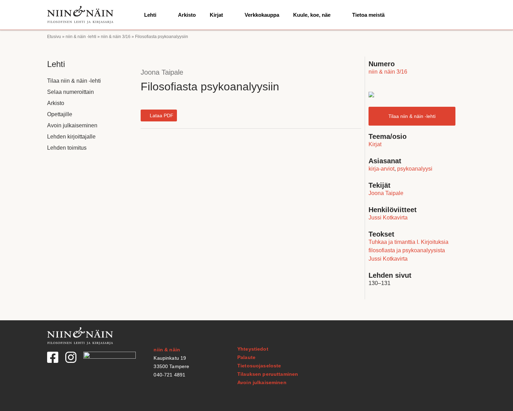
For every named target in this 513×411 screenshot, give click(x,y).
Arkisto (187, 15)
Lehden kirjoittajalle (71, 137)
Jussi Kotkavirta (388, 218)
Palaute (246, 357)
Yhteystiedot (252, 349)
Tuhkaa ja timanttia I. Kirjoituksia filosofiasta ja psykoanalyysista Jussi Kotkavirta (408, 250)
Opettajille (59, 114)
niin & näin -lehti (81, 36)
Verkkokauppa (262, 15)
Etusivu (54, 36)
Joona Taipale (162, 72)
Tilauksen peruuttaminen (267, 374)
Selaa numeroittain (70, 92)
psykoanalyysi (414, 169)
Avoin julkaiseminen (72, 125)
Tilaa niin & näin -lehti (74, 81)
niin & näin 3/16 (116, 36)
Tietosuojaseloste (259, 365)
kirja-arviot (381, 169)
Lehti (150, 15)
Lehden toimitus (67, 148)
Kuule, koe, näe (311, 15)
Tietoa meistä (368, 15)
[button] (159, 115)
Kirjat (216, 15)
